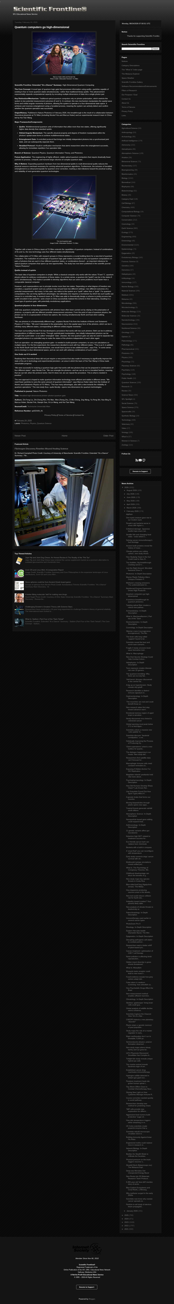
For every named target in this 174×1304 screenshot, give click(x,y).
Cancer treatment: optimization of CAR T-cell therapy (139, 952)
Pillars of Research (129, 90)
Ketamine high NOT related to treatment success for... (138, 837)
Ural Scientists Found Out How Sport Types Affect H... (138, 792)
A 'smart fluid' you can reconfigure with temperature (139, 852)
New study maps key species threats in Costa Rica (137, 880)
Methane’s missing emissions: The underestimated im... (138, 584)
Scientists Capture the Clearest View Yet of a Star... (138, 1015)
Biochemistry (127, 166)
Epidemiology (127, 249)
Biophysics (126, 187)
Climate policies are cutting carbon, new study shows (137, 552)
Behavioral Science (129, 161)
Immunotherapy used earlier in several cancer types (138, 919)
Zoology (125, 445)
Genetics (125, 266)
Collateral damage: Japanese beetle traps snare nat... (138, 530)
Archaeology (127, 137)
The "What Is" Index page (132, 70)
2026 (126, 487)
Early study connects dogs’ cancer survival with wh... (139, 857)
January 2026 (132, 1211)
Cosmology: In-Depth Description (139, 628)
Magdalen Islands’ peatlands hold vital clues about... (139, 776)
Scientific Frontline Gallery (132, 82)
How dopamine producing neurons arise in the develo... (138, 891)
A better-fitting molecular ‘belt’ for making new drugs (46, 594)
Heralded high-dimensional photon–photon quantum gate (42, 396)
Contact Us (79, 415)
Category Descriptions (130, 65)
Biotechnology (127, 191)
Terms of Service (65, 415)
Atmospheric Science (130, 153)
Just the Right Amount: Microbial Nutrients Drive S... (139, 569)
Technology (126, 420)
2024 (126, 1219)
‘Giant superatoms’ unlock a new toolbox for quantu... (139, 748)
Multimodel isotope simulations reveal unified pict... (138, 863)
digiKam (129, 514)
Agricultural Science (130, 128)
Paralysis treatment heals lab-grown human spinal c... (138, 1082)
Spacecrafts (126, 412)
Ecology (125, 232)
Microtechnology (128, 307)
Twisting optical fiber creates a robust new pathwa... (138, 606)
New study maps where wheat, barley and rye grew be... (138, 1048)
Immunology (127, 282)
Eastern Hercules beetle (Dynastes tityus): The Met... (138, 932)
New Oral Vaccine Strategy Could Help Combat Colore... (139, 658)
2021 (126, 1229)
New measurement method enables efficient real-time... (138, 995)
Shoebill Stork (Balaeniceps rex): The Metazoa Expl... (139, 1166)
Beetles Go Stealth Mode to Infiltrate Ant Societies (137, 1155)
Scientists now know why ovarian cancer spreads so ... (139, 1200)
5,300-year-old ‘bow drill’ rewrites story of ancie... (139, 1183)
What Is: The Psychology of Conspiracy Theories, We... (138, 869)
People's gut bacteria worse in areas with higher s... (138, 524)
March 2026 (132, 508)
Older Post (108, 436)
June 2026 (131, 497)
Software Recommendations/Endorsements (139, 86)
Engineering (126, 237)
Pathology (126, 345)
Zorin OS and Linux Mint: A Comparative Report (44, 570)
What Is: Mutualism (134, 968)
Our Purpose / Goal (129, 95)
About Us (125, 103)
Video (124, 428)
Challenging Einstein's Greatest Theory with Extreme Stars (48, 607)
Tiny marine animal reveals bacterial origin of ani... (137, 1065)
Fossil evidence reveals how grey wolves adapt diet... (139, 978)
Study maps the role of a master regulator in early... (139, 1032)
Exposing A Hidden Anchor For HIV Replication (138, 770)
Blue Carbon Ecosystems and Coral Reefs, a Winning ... (138, 1189)
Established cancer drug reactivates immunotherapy (138, 1071)
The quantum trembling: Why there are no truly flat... (138, 675)
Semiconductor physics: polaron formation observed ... (139, 1043)
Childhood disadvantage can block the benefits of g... (137, 874)
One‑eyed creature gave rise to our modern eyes (138, 519)
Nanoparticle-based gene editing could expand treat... (139, 820)
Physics (33, 423)
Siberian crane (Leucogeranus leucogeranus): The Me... (138, 632)
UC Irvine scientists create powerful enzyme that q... (137, 1127)
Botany (124, 195)
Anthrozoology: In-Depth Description (136, 826)
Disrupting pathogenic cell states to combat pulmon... (139, 941)
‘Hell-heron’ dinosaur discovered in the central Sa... (139, 680)
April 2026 (131, 504)
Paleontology (127, 341)
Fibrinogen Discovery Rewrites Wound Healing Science (41, 448)
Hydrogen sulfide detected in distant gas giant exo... (137, 1077)
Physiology (126, 362)
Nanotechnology (128, 320)
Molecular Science (129, 316)
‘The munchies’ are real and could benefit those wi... (139, 703)
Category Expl (127, 199)
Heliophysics (127, 274)
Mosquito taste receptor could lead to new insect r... (138, 972)
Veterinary (126, 424)
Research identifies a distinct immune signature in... (137, 692)
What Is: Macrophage (134, 653)
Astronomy (126, 145)
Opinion (125, 337)
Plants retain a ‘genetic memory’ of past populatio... (139, 1026)
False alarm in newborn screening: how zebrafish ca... (139, 983)
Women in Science (129, 441)
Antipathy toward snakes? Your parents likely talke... (138, 902)
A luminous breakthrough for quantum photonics (137, 601)
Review (125, 391)
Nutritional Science (129, 328)
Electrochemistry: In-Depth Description (137, 623)
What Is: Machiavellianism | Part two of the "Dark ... (139, 617)
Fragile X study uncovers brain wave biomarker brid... (138, 649)
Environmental (127, 245)
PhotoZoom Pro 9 (133, 924)
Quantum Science (44, 423)
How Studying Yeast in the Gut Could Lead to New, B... (138, 558)
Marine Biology (128, 287)
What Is (125, 437)
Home (64, 436)
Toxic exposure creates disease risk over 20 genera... (138, 669)
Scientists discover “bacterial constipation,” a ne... (137, 736)
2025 (126, 1215)
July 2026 (131, 494)
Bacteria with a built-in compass (139, 847)
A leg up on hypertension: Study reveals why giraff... (139, 686)
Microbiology (127, 303)
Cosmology (126, 224)
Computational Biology (131, 212)
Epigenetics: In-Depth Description (139, 936)
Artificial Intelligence (130, 141)
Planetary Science (129, 366)
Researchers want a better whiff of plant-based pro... (139, 946)
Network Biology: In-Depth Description (136, 1149)
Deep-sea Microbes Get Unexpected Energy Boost (137, 1172)
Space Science (128, 407)
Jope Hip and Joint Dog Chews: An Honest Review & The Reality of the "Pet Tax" (57, 558)
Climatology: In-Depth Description (139, 999)
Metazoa (125, 299)
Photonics (25, 423)
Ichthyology (126, 278)
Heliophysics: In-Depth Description (135, 663)
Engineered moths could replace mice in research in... (139, 1144)
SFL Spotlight (127, 399)
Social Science (127, 403)
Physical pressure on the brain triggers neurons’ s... (138, 1161)
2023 (126, 1222)
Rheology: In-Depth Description (138, 927)
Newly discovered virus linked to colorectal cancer (139, 719)
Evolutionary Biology (130, 257)
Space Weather (128, 78)
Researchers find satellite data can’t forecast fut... (138, 759)
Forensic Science (129, 261)
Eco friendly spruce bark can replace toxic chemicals (137, 843)
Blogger (92, 1299)
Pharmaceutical (128, 349)
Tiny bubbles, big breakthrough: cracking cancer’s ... (139, 563)
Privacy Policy (50, 415)
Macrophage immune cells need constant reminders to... (139, 764)
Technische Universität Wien (39, 406)
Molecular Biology (129, 312)
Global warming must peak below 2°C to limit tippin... (139, 725)
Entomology (126, 241)
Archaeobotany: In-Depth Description (136, 612)
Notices (125, 61)
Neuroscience (127, 324)
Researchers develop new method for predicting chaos (138, 1104)
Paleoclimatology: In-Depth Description (137, 914)
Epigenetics (126, 253)
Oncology (125, 332)
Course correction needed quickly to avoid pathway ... (139, 1099)
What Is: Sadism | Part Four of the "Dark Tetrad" (44, 619)
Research (125, 386)
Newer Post (20, 436)
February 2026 (133, 511)
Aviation (125, 157)
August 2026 (132, 490)
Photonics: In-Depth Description (139, 574)
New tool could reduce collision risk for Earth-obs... (138, 897)
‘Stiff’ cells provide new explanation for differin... (137, 1110)
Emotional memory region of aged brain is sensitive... (139, 714)
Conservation (127, 220)
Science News (127, 395)
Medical (125, 295)
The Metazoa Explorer (131, 74)
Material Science (128, 291)
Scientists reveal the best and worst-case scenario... (138, 643)
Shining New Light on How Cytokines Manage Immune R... (139, 1093)
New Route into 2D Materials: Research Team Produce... (138, 1177)
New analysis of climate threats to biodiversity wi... (139, 908)
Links (124, 115)
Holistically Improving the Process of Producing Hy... (139, 742)
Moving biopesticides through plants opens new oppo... (138, 804)
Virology (125, 432)
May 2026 (131, 501)
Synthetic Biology (128, 416)
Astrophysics (127, 149)
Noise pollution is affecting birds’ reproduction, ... (139, 957)
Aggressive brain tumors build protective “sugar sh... (138, 1116)
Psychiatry (126, 370)
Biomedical (126, 182)
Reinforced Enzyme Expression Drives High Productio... (138, 589)
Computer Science (129, 216)
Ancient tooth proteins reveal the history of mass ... (139, 547)
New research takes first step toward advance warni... (138, 708)
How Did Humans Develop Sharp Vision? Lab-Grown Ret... (139, 787)
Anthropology (127, 132)
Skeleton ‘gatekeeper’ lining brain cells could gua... (139, 1004)
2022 (126, 1226)
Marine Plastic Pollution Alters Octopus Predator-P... (138, 578)
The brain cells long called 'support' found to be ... (136, 638)
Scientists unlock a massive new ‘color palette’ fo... (139, 731)
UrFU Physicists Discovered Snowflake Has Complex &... (138, 1054)
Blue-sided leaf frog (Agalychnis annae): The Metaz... (139, 885)
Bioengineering (128, 170)
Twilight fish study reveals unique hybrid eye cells (139, 1060)
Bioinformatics (127, 174)
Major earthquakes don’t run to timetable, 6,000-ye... (138, 1037)
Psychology (126, 374)
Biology (125, 178)
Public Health (127, 378)
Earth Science (127, 228)
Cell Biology (126, 203)
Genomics (126, 270)
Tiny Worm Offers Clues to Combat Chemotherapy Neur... (139, 1088)
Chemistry (126, 207)
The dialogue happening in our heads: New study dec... (138, 753)
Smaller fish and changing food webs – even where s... (138, 536)
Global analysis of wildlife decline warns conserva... (139, 1009)
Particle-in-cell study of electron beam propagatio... (138, 1205)
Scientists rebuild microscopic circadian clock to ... (138, 1133)
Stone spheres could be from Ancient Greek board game (48, 582)
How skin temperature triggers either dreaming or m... (138, 1121)
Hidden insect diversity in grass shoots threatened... (138, 963)
